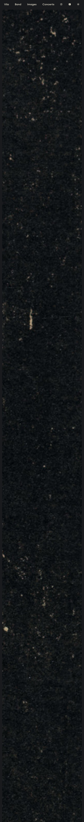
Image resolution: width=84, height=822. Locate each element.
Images (32, 4)
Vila (6, 4)
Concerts (48, 4)
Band (18, 4)
